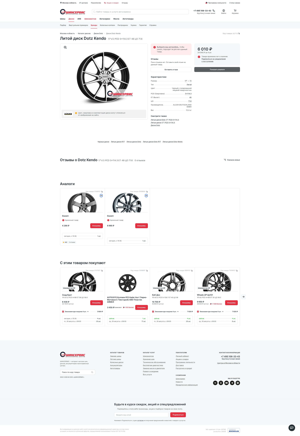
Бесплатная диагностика (153, 365)
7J (190, 81)
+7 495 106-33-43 (230, 356)
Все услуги (147, 374)
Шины (62, 19)
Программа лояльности (217, 3)
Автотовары (128, 19)
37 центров (83, 3)
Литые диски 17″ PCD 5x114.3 (163, 123)
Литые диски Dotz (134, 142)
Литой (189, 85)
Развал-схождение (150, 371)
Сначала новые (233, 160)
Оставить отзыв (171, 70)
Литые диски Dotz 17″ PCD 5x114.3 (165, 120)
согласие (140, 420)
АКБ (79, 19)
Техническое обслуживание (154, 362)
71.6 (189, 101)
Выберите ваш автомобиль (167, 47)
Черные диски (103, 142)
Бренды (94, 25)
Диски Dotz (155, 125)
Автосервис (104, 19)
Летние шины (115, 359)
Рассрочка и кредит (184, 368)
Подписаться (178, 415)
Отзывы (125, 3)
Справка (152, 25)
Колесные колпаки (107, 25)
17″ (186, 81)
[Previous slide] (56, 216)
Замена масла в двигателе (154, 368)
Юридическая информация (187, 385)
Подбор (63, 25)
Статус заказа (234, 3)
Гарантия (143, 25)
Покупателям (96, 3)
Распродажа (123, 25)
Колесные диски (116, 362)
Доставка (180, 365)
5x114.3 (188, 94)
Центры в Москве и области (228, 363)
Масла (116, 19)
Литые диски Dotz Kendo (172, 142)
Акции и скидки (112, 3)
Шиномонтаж (90, 19)
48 (190, 97)
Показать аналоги (217, 69)
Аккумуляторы (116, 365)
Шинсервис (72, 11)
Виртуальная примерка (78, 25)
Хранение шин (148, 359)
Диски (71, 19)
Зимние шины (115, 356)
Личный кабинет (182, 356)
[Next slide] (243, 216)
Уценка (133, 25)
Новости (179, 382)
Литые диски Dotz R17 (152, 142)
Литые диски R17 (118, 142)
